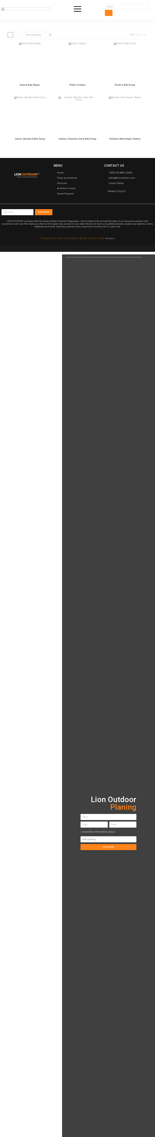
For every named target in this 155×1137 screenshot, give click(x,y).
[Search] (108, 13)
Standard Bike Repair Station (125, 139)
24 (141, 35)
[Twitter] (114, 211)
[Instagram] (128, 211)
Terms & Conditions (67, 238)
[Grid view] (10, 34)
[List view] (17, 34)
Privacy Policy (48, 238)
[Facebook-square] (107, 211)
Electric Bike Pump (125, 85)
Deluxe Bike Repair (30, 85)
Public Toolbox (77, 85)
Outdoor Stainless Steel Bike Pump (77, 139)
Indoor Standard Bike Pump (30, 139)
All (145, 35)
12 (137, 35)
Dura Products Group (93, 238)
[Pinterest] (121, 211)
